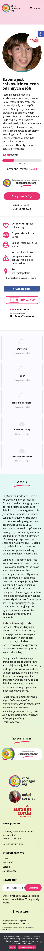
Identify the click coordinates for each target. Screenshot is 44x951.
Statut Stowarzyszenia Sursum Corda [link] (15, 923)
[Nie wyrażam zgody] (41, 942)
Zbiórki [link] (6, 866)
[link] (41, 34)
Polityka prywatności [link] (9, 921)
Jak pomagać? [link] (9, 870)
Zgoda (12, 947)
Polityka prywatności (27, 947)
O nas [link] (5, 858)
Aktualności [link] (8, 862)
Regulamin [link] (23, 921)
